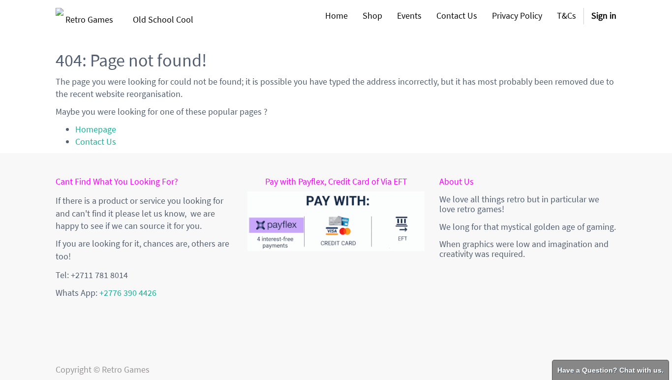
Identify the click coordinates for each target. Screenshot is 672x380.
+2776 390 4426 (127, 292)
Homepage (95, 129)
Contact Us (95, 141)
